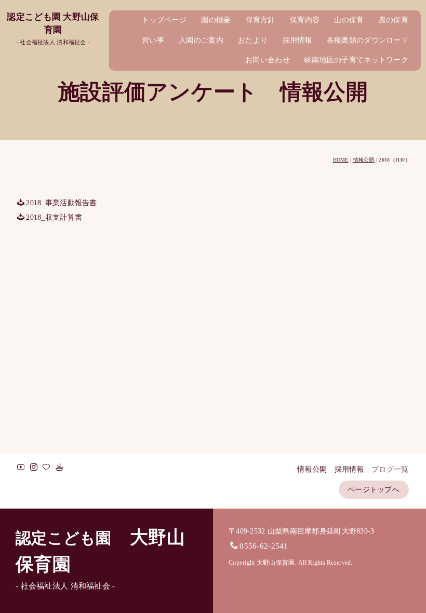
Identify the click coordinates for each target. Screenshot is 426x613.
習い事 (153, 40)
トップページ (164, 20)
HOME (341, 160)
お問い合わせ (267, 60)
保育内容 (305, 20)
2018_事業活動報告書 (61, 203)
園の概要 (216, 20)
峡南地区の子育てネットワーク (356, 60)
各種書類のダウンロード (367, 40)
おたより (253, 40)
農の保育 (393, 20)
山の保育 (349, 20)
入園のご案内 (201, 40)
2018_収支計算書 (54, 217)
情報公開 (364, 160)
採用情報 (297, 40)
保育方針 (260, 20)
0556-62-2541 (263, 545)
